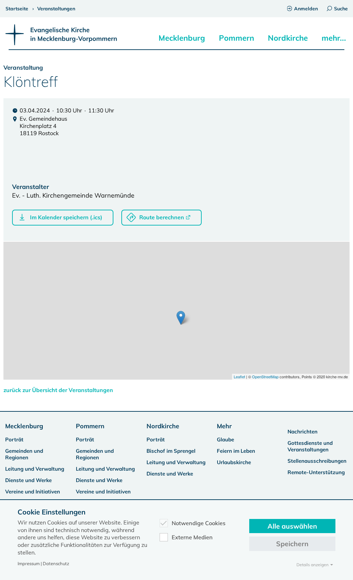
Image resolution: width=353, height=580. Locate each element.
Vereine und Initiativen (32, 491)
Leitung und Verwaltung (34, 469)
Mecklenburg (182, 38)
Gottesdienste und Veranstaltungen (310, 446)
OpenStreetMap (265, 376)
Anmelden (306, 9)
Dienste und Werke (28, 480)
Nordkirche (288, 38)
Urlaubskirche (234, 462)
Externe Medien (192, 537)
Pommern (236, 38)
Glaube (225, 439)
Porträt (14, 439)
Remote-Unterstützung (316, 472)
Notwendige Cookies (198, 523)
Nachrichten (302, 431)
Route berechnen (161, 217)
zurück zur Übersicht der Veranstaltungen (58, 390)
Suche (341, 9)
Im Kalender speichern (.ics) (66, 217)
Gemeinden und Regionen (24, 454)
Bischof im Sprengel (171, 451)
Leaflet (239, 376)
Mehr (224, 426)
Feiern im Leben (236, 451)
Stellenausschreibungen (317, 461)
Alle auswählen (292, 526)
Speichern (292, 543)
